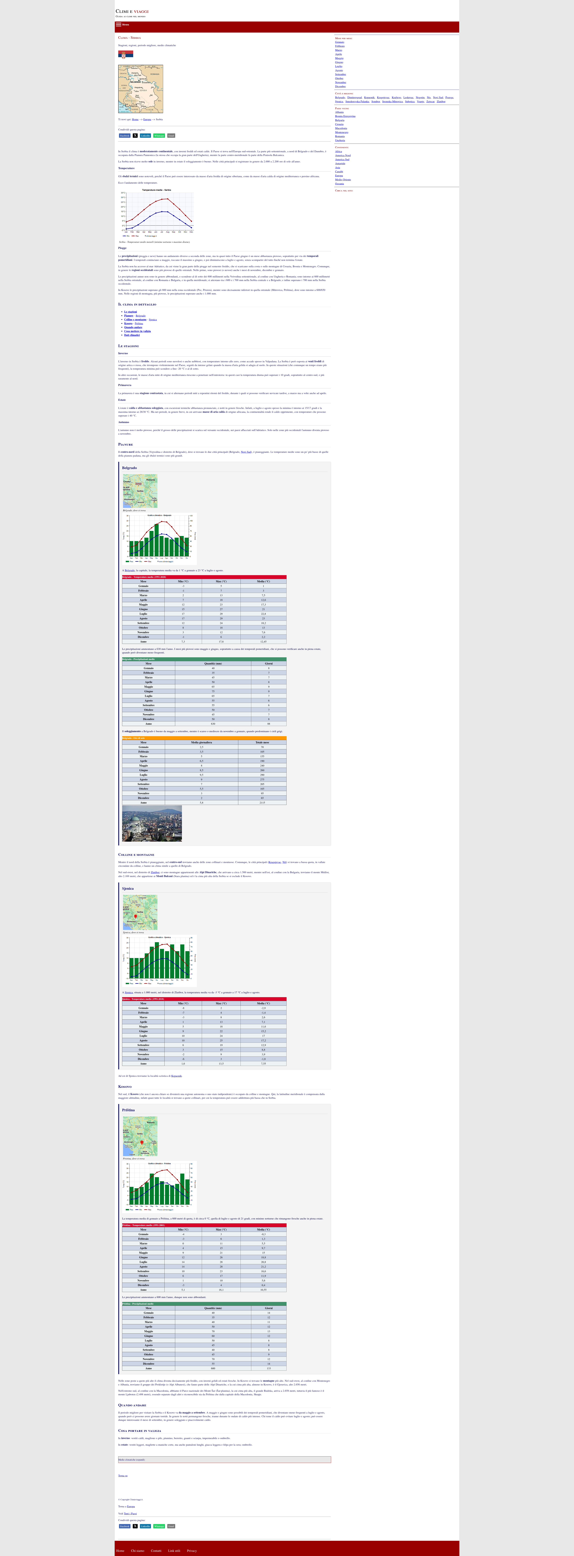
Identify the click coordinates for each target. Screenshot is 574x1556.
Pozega (449, 97)
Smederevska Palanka (357, 101)
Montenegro (341, 132)
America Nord (343, 155)
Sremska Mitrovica (392, 101)
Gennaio (339, 42)
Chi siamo (137, 1550)
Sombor (375, 101)
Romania (340, 136)
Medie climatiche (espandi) (131, 1459)
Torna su (123, 1475)
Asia (337, 167)
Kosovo (128, 323)
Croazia (339, 124)
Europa (147, 119)
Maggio (339, 58)
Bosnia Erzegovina (345, 116)
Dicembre (340, 86)
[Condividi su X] (135, 135)
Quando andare (133, 327)
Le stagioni (130, 312)
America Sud (342, 159)
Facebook (124, 135)
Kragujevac (275, 862)
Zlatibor (155, 872)
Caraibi (339, 171)
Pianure (128, 315)
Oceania (339, 183)
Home (135, 119)
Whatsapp (159, 135)
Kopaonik (176, 1076)
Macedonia (341, 128)
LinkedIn (145, 135)
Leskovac (408, 97)
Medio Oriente (343, 179)
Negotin (420, 97)
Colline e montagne (135, 319)
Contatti (156, 1550)
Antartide (340, 163)
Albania (339, 112)
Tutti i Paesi (130, 1513)
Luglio (338, 66)
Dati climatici (132, 335)
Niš (284, 862)
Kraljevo (396, 97)
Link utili (174, 1550)
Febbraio (340, 46)
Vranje (420, 101)
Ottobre (339, 78)
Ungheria (340, 140)
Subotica (410, 101)
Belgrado (141, 315)
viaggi (132, 10)
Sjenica (153, 319)
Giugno (339, 62)
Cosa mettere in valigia (137, 331)
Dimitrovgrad (354, 97)
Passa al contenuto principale (130, 2)
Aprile (338, 54)
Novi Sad (246, 452)
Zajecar (430, 101)
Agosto (339, 70)
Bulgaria (339, 120)
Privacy (192, 1550)
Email (171, 135)
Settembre (340, 74)
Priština (139, 323)
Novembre (340, 82)
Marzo (338, 50)
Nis (429, 97)
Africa (338, 151)
